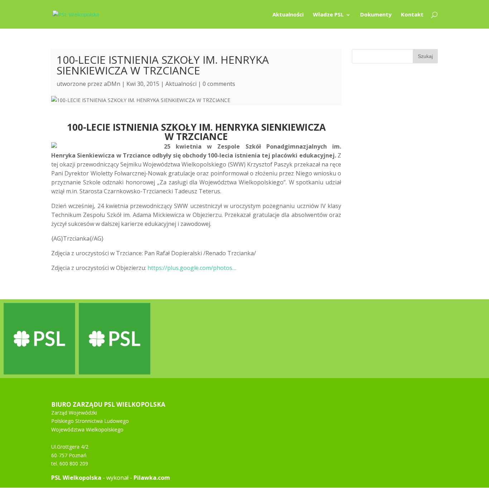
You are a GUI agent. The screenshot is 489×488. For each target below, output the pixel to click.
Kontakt (412, 15)
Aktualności (288, 15)
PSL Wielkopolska (76, 478)
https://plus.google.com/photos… (191, 268)
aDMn (112, 84)
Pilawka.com (152, 478)
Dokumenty (376, 15)
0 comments (219, 84)
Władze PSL (328, 15)
